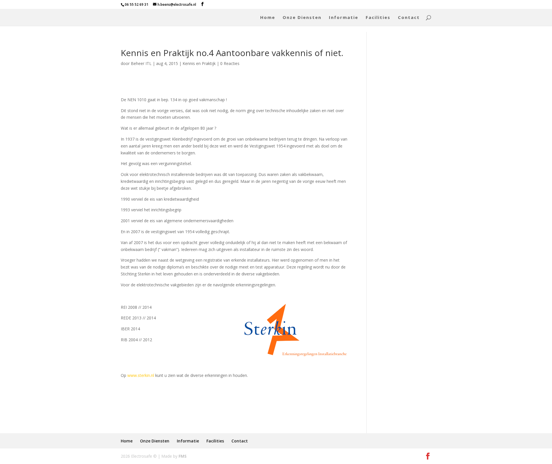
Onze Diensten (302, 17)
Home (267, 17)
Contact (409, 17)
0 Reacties (229, 63)
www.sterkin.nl (140, 375)
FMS (183, 456)
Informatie (343, 17)
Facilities (378, 17)
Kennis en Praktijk (199, 63)
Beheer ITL (141, 63)
